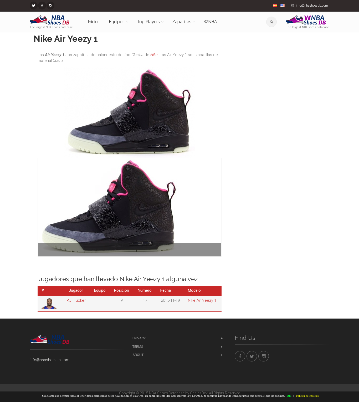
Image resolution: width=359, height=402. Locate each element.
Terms (137, 347)
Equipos (117, 21)
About (137, 355)
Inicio (93, 21)
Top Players (148, 21)
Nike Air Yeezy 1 (202, 300)
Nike (154, 54)
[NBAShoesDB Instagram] (50, 5)
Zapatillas (181, 21)
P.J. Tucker (76, 300)
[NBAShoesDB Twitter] (34, 5)
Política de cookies (307, 395)
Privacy (139, 338)
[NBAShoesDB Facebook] (42, 5)
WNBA (210, 21)
